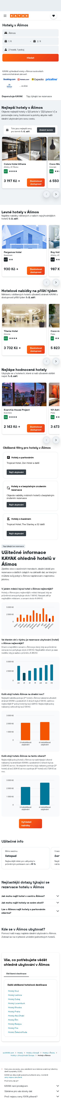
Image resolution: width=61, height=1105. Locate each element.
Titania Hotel (11, 331)
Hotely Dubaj (14, 999)
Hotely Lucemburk (16, 1003)
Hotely (20, 1053)
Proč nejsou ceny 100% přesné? (20, 1096)
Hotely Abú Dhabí (16, 1015)
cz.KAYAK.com (8, 1053)
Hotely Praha (14, 1011)
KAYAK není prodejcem (16, 1085)
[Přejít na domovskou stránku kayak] (19, 16)
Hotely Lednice (15, 995)
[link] (16, 472)
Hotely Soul (13, 991)
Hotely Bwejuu (15, 1024)
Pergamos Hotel (12, 252)
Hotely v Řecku (49, 1053)
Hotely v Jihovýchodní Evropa (22, 1055)
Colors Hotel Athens (15, 163)
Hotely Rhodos (15, 1007)
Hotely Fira (13, 1028)
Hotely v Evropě (32, 1053)
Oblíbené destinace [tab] (16, 973)
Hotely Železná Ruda (17, 1032)
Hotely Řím (13, 1019)
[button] (5, 16)
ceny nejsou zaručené (13, 1077)
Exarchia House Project (17, 409)
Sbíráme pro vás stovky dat (18, 1091)
